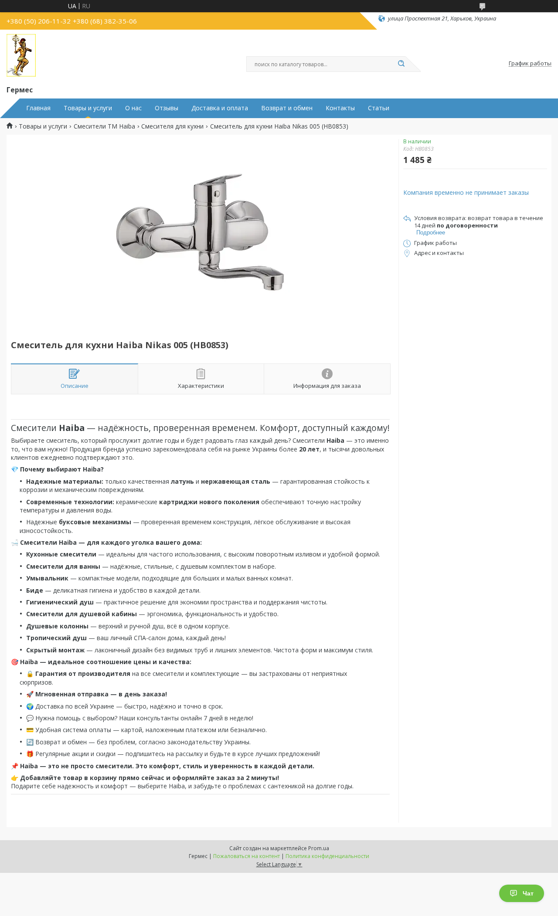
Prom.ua (318, 848)
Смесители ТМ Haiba (104, 126)
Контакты (340, 108)
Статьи (378, 108)
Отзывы (166, 108)
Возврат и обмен (287, 108)
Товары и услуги (88, 108)
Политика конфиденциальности (327, 856)
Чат (528, 893)
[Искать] (401, 64)
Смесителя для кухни (172, 126)
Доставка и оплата (219, 108)
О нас (133, 108)
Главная (38, 108)
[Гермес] (21, 56)
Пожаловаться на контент (246, 856)
